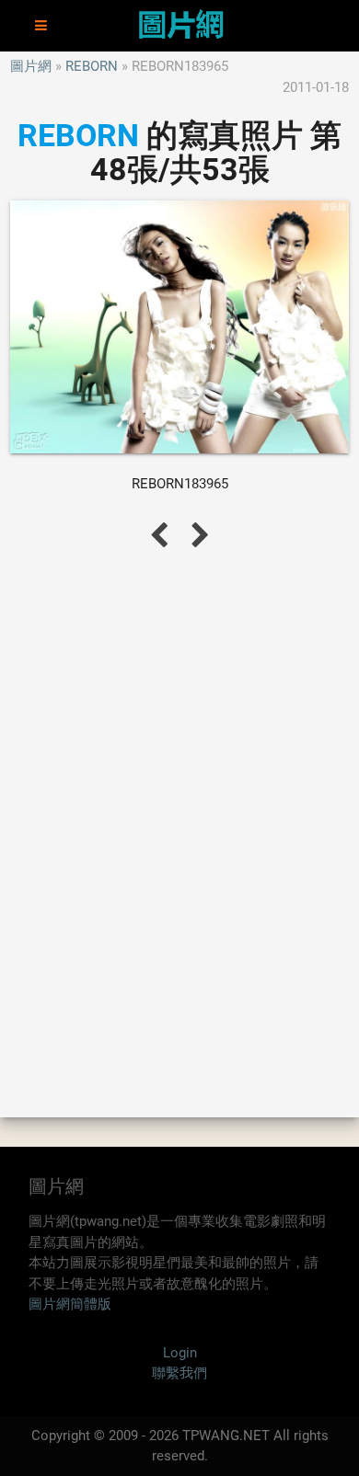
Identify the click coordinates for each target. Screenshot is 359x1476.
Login (180, 1352)
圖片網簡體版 (70, 1304)
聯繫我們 (179, 1373)
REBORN (91, 66)
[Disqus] (179, 832)
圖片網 (31, 66)
